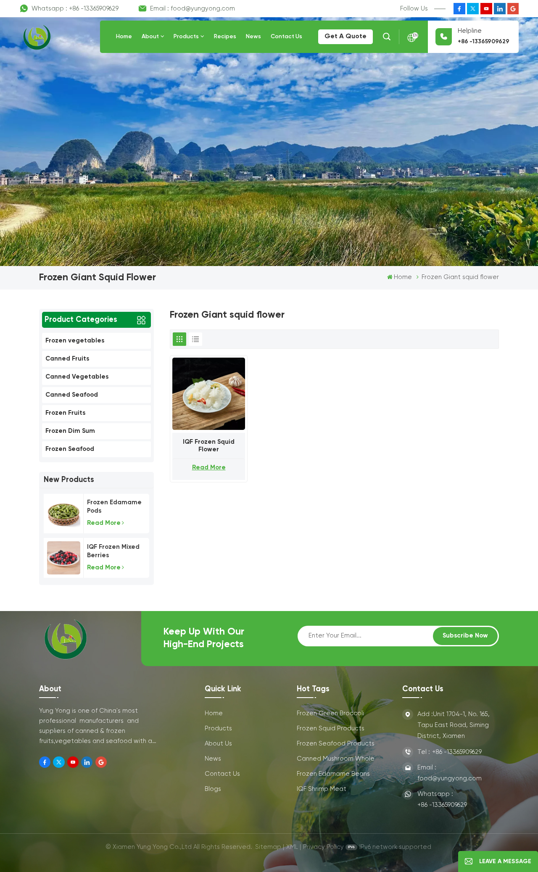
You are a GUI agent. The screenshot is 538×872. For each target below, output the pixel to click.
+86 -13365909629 (94, 8)
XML (292, 847)
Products (186, 37)
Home (124, 37)
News (253, 37)
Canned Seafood (71, 395)
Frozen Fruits (65, 413)
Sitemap (268, 847)
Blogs (213, 789)
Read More (104, 523)
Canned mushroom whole (335, 759)
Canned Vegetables (76, 377)
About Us (218, 743)
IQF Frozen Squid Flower (209, 446)
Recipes (225, 37)
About (150, 37)
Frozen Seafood (69, 449)
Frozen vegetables (74, 340)
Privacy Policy (323, 847)
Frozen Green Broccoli (330, 713)
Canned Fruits (67, 359)
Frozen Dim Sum (70, 431)
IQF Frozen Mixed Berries (113, 551)
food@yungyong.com (203, 8)
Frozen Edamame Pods (114, 506)
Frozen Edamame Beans (333, 774)
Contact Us (286, 37)
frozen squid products (330, 728)
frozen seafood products (335, 743)
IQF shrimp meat (321, 789)
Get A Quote (345, 36)
